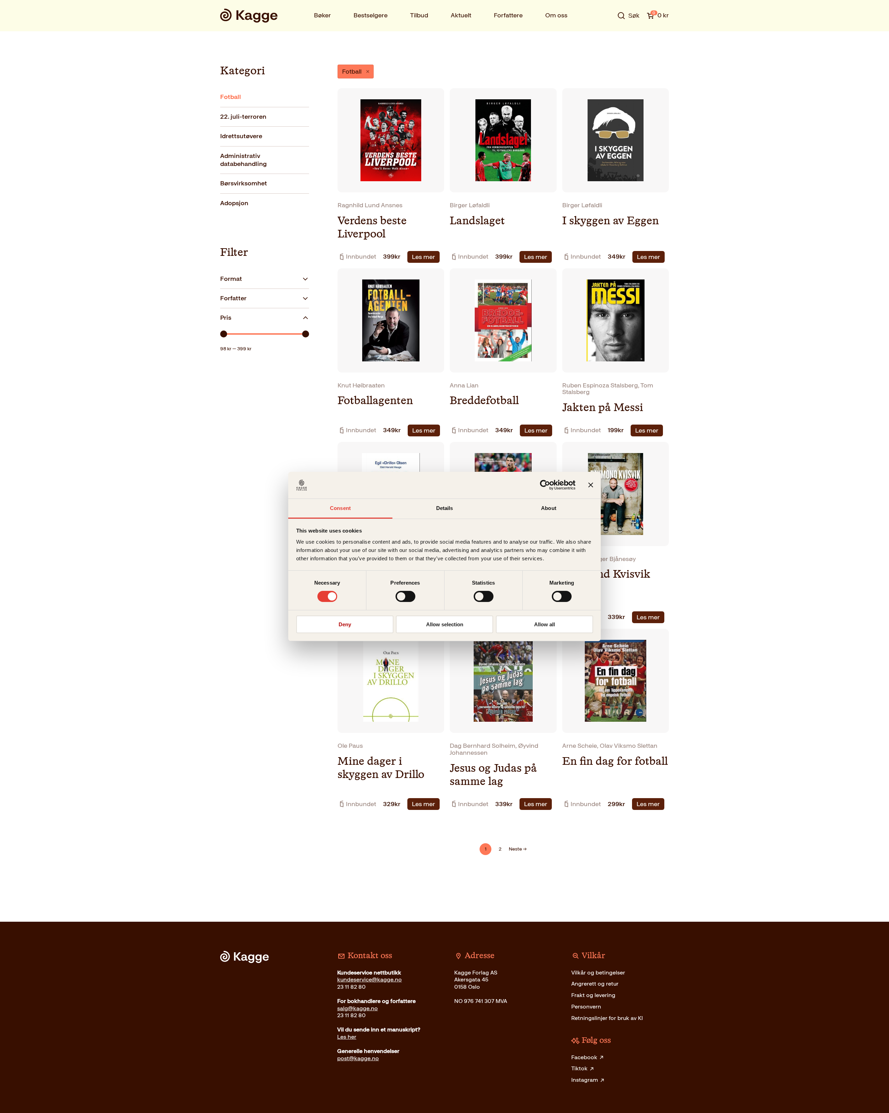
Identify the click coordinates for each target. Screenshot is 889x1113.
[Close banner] (590, 485)
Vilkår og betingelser (598, 972)
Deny (345, 624)
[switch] (405, 596)
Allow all (544, 624)
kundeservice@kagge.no (369, 979)
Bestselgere (371, 15)
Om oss (556, 15)
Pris (225, 317)
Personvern (586, 1006)
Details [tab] (444, 508)
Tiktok (579, 1068)
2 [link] (500, 849)
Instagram (584, 1080)
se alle (605, 37)
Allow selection (444, 624)
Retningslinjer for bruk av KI (607, 1018)
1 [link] (486, 849)
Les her (346, 1037)
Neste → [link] (518, 849)
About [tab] (548, 508)
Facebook (584, 1057)
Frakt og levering (593, 995)
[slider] (223, 333)
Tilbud (419, 15)
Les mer (423, 257)
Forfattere (508, 15)
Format (231, 279)
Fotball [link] (352, 71)
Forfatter (233, 298)
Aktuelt (461, 15)
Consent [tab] (340, 508)
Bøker (322, 15)
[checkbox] (264, 97)
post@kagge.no (358, 1058)
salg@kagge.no (357, 1008)
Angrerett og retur (594, 983)
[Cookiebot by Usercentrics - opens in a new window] (545, 485)
